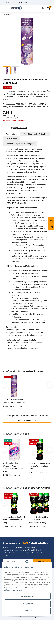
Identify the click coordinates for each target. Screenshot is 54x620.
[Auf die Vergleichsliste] (4, 128)
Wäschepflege (17, 107)
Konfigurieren (27, 603)
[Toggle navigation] (4, 8)
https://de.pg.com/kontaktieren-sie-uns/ (22, 348)
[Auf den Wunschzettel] (8, 128)
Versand (20, 118)
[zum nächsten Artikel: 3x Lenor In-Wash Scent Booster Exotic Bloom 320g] (48, 14)
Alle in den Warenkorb (27, 420)
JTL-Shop (32, 617)
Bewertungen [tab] (11, 139)
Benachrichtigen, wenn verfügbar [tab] (20, 143)
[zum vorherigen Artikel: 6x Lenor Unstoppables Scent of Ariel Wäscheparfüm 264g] (42, 14)
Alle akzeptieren (27, 596)
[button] (43, 8)
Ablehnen (27, 611)
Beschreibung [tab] (11, 134)
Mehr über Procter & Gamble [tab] (35, 134)
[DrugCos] (16, 8)
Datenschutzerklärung (12, 550)
